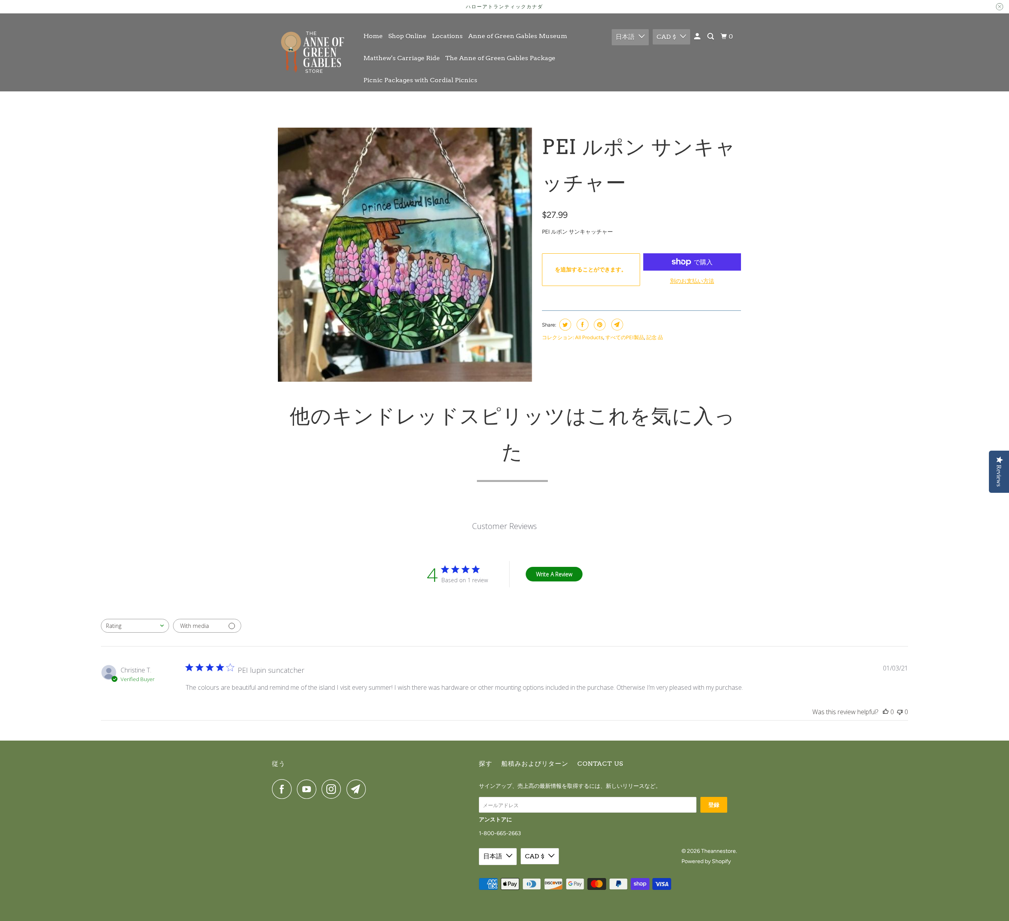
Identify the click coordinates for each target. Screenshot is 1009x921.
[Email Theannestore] (358, 789)
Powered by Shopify (706, 861)
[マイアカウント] (698, 36)
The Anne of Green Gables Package (500, 58)
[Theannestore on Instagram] (333, 789)
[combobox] (135, 626)
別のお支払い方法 (692, 281)
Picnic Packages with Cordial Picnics (420, 80)
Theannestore (718, 851)
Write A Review (554, 574)
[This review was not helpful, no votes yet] (900, 711)
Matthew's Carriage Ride (401, 58)
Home (373, 36)
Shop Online (407, 36)
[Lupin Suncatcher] (405, 255)
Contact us (600, 763)
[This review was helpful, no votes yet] (885, 711)
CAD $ (666, 37)
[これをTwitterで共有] (564, 325)
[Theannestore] (312, 52)
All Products (589, 337)
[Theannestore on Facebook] (284, 789)
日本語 (625, 37)
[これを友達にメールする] (616, 325)
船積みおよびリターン (534, 763)
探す (485, 763)
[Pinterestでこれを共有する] (599, 325)
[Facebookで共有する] (581, 325)
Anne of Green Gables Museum (517, 36)
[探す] (711, 36)
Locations (447, 36)
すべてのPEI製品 (624, 337)
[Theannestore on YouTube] (308, 789)
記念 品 (654, 337)
